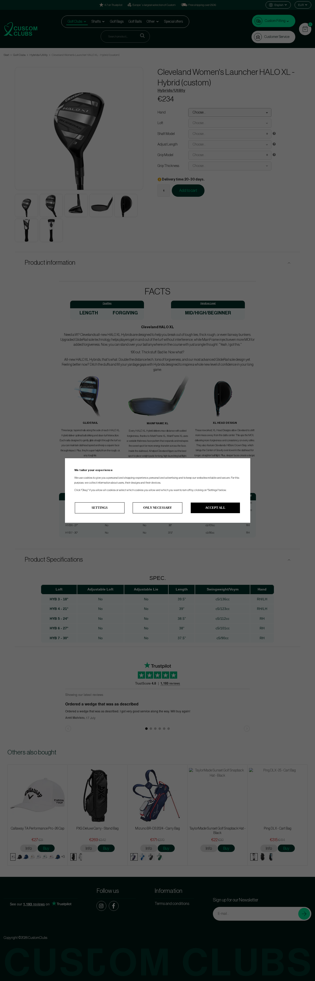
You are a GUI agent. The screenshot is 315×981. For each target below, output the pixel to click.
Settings (100, 507)
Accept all (215, 507)
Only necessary (157, 507)
